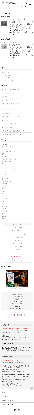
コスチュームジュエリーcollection (12, 169)
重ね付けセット (6, 216)
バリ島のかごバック (8, 184)
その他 (4, 174)
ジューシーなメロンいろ (9, 124)
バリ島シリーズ (6, 181)
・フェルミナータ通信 (7, 80)
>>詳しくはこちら (17, 260)
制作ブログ (5, 211)
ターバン (4, 176)
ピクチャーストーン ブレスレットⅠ (13, 42)
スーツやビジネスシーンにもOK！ (12, 134)
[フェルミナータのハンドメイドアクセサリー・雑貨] (9, 3)
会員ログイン (18, 249)
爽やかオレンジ (6, 120)
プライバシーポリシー (7, 404)
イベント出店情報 (18, 237)
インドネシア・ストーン (9, 151)
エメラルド (5, 156)
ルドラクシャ (6, 199)
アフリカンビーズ (7, 146)
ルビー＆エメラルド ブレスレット (12, 103)
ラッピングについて (18, 243)
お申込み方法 (18, 228)
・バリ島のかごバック (7, 75)
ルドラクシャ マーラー (8, 93)
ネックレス (5, 179)
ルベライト (5, 96)
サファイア (5, 171)
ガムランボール (6, 161)
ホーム (3, 392)
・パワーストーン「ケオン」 (9, 72)
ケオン (4, 166)
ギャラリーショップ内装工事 (10, 89)
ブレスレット (6, 189)
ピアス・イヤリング (8, 186)
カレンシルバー (6, 164)
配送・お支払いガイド (18, 231)
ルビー (4, 201)
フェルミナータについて (18, 234)
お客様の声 (18, 240)
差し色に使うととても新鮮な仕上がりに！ (14, 131)
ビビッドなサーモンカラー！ (10, 117)
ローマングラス (6, 100)
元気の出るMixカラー (8, 113)
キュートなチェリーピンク (10, 127)
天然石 (4, 213)
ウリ (3, 154)
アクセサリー (6, 144)
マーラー (4, 194)
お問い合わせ (18, 246)
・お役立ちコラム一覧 (7, 77)
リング (4, 196)
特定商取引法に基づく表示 (8, 400)
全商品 (4, 208)
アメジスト (5, 149)
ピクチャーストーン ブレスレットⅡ (13, 19)
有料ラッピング (7, 383)
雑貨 (3, 218)
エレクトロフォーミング (9, 159)
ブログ (4, 191)
